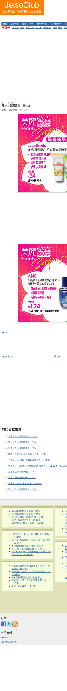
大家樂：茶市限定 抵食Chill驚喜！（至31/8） (29, 460)
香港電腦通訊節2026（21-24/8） (27, 577)
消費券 (15, 27)
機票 (55, 27)
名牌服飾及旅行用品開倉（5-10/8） (28, 546)
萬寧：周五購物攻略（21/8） (22, 477)
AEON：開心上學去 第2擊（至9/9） (29, 517)
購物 (24, 24)
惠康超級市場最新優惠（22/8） (23, 448)
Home (57, 356)
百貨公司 (47, 27)
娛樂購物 (13, 110)
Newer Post (7, 356)
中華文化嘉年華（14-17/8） (25, 586)
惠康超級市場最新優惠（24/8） (26, 511)
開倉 (60, 27)
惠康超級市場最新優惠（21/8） (23, 436)
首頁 (5, 24)
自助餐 (38, 27)
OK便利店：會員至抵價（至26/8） (28, 523)
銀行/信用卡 (56, 24)
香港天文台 (5, 637)
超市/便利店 (42, 24)
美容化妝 (30, 27)
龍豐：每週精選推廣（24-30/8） (27, 520)
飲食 (31, 24)
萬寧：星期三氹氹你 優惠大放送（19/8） (27, 454)
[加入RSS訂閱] (15, 626)
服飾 (22, 27)
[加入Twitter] (9, 626)
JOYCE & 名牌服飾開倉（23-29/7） (28, 548)
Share (4, 332)
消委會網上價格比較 (9, 642)
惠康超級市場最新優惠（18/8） (23, 471)
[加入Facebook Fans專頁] (3, 626)
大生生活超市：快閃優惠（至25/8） (25, 483)
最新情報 (14, 24)
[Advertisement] (55, 10)
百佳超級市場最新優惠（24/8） (26, 514)
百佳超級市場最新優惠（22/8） (23, 489)
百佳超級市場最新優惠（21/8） (23, 442)
